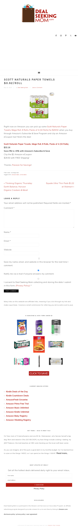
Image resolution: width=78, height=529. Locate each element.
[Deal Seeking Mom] (39, 23)
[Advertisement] (39, 55)
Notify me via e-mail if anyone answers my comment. (29, 274)
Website (8, 249)
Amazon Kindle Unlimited (17, 412)
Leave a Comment (37, 87)
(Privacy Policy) (23, 285)
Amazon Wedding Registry (18, 420)
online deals (23, 174)
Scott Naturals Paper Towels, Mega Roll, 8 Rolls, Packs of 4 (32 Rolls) (36, 144)
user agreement (32, 514)
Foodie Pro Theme (54, 525)
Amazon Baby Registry (16, 416)
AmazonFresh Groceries (17, 399)
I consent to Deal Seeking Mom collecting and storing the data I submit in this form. (37, 284)
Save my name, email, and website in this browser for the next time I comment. (36, 264)
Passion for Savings (21, 165)
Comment (9, 208)
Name (7, 232)
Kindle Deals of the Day (17, 391)
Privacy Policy (39, 489)
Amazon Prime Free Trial (17, 403)
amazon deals (15, 174)
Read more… (62, 453)
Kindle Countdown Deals (17, 395)
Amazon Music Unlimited (17, 407)
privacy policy (20, 514)
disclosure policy (9, 514)
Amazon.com (63, 509)
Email (7, 241)
